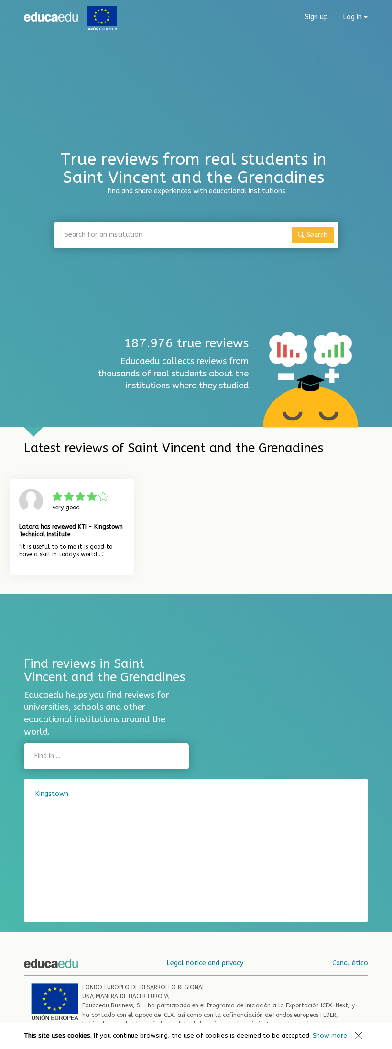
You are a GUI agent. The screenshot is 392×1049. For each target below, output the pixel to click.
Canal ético (350, 963)
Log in (353, 17)
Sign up (316, 17)
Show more (330, 1035)
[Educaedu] (51, 17)
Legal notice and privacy (205, 963)
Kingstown (51, 794)
